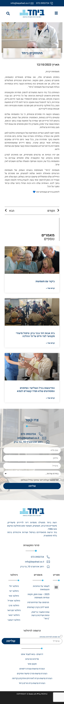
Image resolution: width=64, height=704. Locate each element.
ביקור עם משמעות (45, 281)
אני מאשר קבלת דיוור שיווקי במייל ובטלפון (39, 480)
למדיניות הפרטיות (46, 636)
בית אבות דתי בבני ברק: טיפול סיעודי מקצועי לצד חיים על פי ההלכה (35, 334)
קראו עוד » (50, 288)
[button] (8, 13)
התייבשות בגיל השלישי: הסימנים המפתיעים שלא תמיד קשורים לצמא (36, 389)
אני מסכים (50, 636)
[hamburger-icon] (56, 13)
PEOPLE (44, 694)
